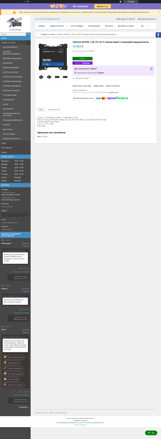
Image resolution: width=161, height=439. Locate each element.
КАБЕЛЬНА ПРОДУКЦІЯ (11, 90)
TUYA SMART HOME (10, 95)
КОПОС (5, 104)
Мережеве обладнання (12, 138)
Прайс (3, 143)
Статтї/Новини (77, 26)
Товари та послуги (8, 42)
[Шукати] (28, 34)
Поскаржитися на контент (76, 422)
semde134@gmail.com (9, 223)
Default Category (9, 134)
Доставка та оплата (126, 26)
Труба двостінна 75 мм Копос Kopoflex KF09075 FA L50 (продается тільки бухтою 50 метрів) (14, 258)
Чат (152, 433)
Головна (41, 26)
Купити (82, 58)
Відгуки (4, 152)
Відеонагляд (7, 129)
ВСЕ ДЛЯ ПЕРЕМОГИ (10, 47)
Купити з (78, 63)
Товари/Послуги (57, 26)
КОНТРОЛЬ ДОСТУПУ (10, 72)
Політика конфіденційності (95, 422)
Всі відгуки (23, 407)
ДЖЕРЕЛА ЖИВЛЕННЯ (11, 68)
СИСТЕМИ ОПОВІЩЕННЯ (11, 86)
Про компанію (6, 148)
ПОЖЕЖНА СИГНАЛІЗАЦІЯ (12, 81)
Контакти (109, 26)
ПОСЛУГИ (6, 125)
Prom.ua (92, 418)
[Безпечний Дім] (15, 23)
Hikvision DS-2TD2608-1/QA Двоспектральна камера (13, 301)
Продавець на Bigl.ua (80, 420)
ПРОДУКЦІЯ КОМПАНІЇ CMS (13, 120)
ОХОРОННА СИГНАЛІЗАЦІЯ (12, 77)
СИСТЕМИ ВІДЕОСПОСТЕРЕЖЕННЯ (11, 53)
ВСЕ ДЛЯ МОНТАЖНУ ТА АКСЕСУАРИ (11, 114)
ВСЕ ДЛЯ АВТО (8, 109)
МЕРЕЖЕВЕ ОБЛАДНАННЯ (12, 58)
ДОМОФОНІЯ (7, 63)
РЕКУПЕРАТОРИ (8, 100)
